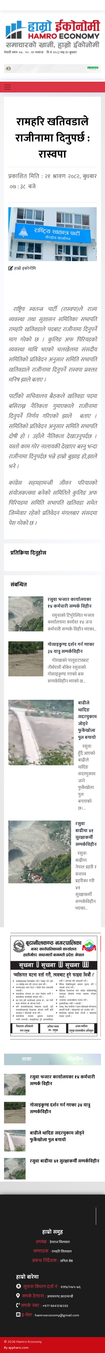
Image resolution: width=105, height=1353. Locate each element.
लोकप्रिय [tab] (75, 1059)
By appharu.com (16, 1348)
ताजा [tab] (26, 1059)
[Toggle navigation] (7, 87)
